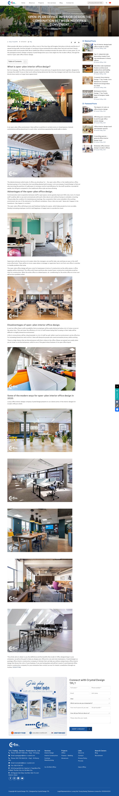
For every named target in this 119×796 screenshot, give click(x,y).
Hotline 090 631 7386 (96, 3)
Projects (41, 3)
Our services (52, 3)
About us (32, 3)
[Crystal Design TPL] (12, 3)
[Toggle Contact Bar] (117, 386)
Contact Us (70, 3)
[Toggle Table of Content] (24, 61)
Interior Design (49, 753)
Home (23, 3)
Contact (80, 755)
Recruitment (99, 755)
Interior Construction (51, 755)
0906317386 (17, 667)
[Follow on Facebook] (10, 778)
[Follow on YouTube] (22, 778)
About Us (81, 753)
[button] (106, 2)
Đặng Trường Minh (52, 28)
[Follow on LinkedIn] (18, 778)
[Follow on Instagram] (14, 778)
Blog (61, 3)
